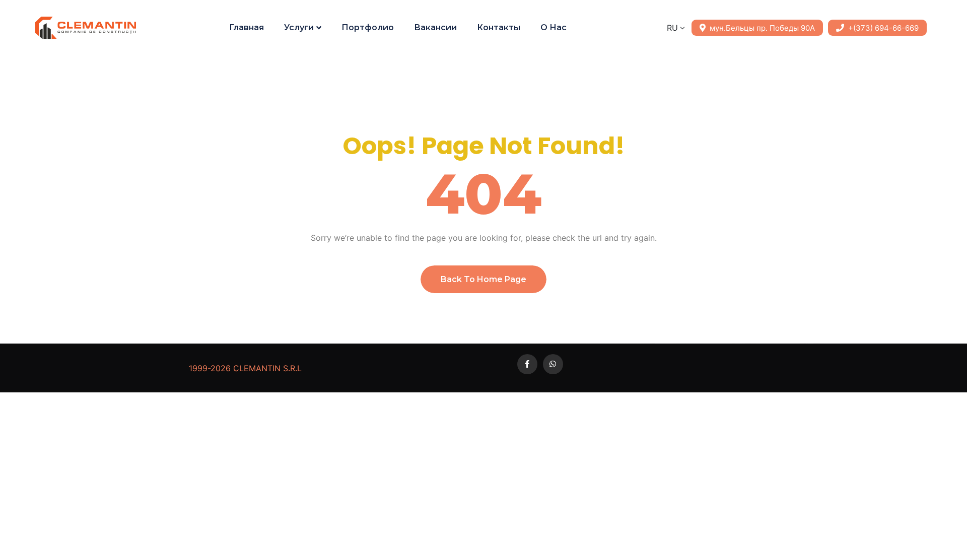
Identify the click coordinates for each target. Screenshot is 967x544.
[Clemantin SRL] (85, 27)
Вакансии (435, 27)
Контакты (498, 27)
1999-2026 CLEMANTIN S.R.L (245, 368)
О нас (553, 27)
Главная (246, 27)
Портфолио (367, 27)
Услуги (299, 27)
